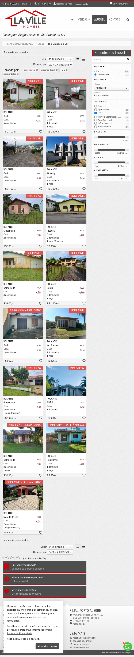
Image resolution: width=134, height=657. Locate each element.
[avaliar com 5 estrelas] (18, 558)
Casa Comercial (113, 120)
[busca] (127, 19)
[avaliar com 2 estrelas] (7, 558)
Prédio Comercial (113, 123)
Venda (113, 71)
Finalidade (99, 67)
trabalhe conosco (81, 647)
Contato (114, 19)
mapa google (79, 624)
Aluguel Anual (113, 74)
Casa (113, 113)
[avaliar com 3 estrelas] (11, 558)
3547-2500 (44, 4)
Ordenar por (40, 64)
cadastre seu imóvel (82, 641)
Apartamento (113, 109)
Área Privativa (101, 170)
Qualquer (102, 106)
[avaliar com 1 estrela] (4, 558)
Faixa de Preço (101, 144)
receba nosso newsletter (84, 638)
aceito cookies (49, 646)
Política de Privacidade (19, 633)
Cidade (97, 84)
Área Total (99, 157)
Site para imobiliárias (110, 653)
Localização (100, 79)
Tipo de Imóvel (101, 102)
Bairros (97, 93)
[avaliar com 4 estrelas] (15, 558)
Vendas (83, 19)
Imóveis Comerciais (113, 117)
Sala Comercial (113, 127)
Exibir (44, 59)
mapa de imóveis (81, 644)
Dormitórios (100, 132)
